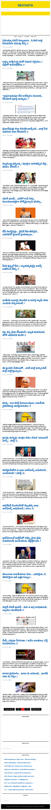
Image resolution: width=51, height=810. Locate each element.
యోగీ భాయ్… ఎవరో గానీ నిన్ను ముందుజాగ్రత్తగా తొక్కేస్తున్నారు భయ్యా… (22, 200)
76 (17, 709)
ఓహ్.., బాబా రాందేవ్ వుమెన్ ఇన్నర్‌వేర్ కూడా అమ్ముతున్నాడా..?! (18, 783)
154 (33, 709)
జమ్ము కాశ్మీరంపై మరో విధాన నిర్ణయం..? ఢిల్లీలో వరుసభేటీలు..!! (22, 63)
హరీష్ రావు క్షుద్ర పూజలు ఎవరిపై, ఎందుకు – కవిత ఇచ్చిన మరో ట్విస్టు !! (20, 759)
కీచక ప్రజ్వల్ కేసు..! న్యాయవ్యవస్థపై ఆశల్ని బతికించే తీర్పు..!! (22, 268)
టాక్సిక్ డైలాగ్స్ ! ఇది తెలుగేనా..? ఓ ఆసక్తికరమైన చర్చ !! (16, 780)
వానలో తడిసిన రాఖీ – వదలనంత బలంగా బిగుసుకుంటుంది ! (18, 766)
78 (22, 709)
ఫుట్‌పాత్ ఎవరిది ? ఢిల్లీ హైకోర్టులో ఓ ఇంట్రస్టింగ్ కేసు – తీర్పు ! (17, 786)
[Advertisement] (25, 25)
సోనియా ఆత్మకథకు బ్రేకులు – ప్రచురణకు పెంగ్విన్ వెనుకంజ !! (17, 763)
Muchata (25, 5)
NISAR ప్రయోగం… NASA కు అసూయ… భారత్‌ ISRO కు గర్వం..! (25, 675)
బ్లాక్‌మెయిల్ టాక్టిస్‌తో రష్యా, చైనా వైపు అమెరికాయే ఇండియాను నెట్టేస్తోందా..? (21, 540)
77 (20, 709)
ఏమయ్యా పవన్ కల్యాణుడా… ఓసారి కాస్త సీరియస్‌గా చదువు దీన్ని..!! (22, 42)
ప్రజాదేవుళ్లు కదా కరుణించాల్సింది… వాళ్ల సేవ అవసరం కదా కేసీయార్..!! (25, 130)
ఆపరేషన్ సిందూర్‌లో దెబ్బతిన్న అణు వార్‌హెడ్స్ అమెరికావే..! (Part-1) (20, 507)
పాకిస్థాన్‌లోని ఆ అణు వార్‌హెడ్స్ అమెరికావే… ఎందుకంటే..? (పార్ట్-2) (24, 472)
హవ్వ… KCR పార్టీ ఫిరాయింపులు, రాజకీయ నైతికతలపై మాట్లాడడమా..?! (23, 405)
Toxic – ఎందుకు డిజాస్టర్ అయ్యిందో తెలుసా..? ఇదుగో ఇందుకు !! (18, 790)
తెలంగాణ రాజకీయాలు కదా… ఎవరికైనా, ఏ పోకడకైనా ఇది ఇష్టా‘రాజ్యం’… (24, 576)
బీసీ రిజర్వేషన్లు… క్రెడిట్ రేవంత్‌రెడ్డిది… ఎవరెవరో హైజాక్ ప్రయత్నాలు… (20, 233)
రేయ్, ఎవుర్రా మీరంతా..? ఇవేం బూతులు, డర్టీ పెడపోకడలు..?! (25, 642)
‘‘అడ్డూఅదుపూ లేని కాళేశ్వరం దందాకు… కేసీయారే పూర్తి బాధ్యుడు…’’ (22, 98)
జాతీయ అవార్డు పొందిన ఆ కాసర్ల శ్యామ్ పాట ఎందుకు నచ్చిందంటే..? (25, 302)
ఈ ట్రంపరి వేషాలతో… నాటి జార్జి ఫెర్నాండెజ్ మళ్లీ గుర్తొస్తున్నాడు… (24, 370)
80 (28, 709)
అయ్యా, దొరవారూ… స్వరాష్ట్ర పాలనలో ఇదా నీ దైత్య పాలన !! (17, 773)
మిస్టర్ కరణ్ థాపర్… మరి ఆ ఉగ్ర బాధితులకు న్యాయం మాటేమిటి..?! (24, 609)
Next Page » (38, 709)
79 (25, 709)
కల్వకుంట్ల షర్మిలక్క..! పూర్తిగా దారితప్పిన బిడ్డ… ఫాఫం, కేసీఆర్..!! (25, 165)
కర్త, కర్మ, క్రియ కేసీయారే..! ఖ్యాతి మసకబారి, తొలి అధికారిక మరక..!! (23, 334)
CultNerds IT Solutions (39, 806)
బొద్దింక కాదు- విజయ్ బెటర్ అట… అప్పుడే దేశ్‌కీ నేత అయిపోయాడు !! (19, 770)
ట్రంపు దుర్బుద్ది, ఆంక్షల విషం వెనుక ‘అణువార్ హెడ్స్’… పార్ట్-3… (25, 439)
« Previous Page (8, 709)
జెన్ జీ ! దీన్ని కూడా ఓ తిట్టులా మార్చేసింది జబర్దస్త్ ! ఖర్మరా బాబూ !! (19, 776)
